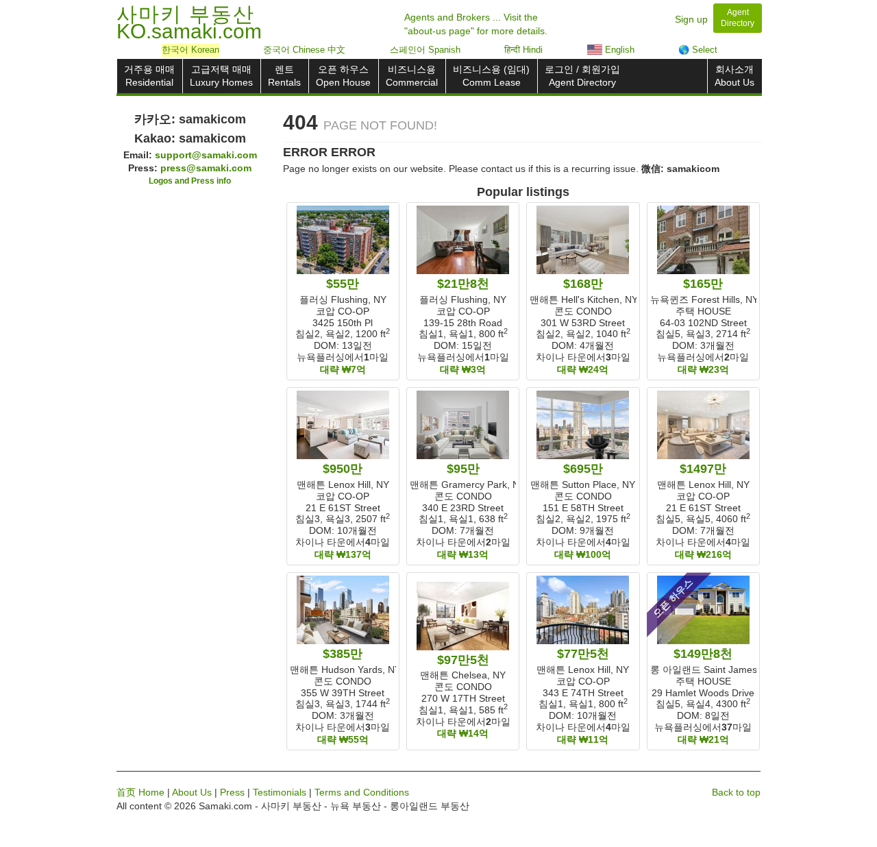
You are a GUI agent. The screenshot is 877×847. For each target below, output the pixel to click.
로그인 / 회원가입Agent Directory (582, 76)
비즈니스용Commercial (412, 76)
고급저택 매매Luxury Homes (221, 76)
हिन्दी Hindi (523, 50)
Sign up (691, 19)
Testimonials (279, 792)
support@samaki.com (206, 154)
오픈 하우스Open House (343, 76)
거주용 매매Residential (149, 76)
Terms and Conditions (361, 792)
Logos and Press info (190, 181)
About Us (192, 792)
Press (232, 792)
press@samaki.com (205, 167)
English (618, 50)
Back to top (736, 792)
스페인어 (425, 50)
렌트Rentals (284, 76)
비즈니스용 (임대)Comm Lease (491, 76)
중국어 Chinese (304, 50)
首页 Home (140, 792)
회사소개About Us (734, 76)
